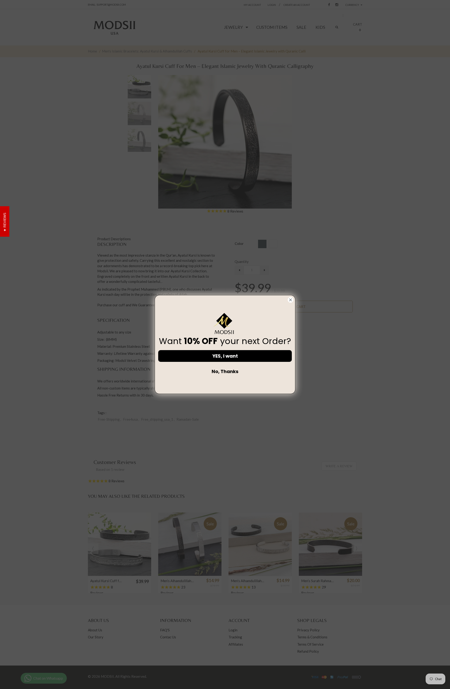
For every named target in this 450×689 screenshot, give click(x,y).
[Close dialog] (290, 300)
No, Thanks (225, 371)
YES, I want (225, 356)
